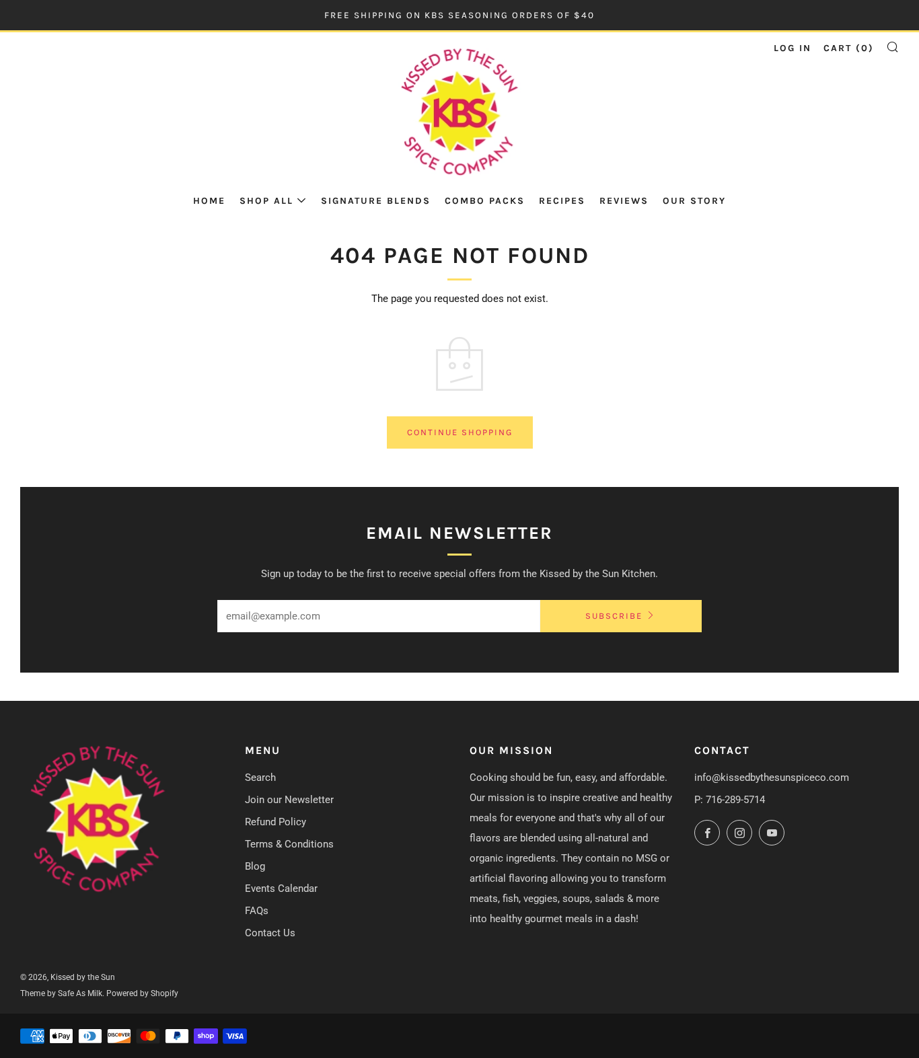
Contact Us (270, 933)
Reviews (624, 200)
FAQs (256, 911)
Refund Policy (275, 822)
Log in (792, 48)
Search (260, 777)
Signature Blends (376, 200)
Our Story (694, 200)
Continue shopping (460, 432)
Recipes (562, 200)
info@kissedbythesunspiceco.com (771, 777)
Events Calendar (281, 888)
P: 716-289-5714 (729, 800)
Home (209, 200)
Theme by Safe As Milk (61, 993)
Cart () (848, 48)
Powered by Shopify (142, 993)
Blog (255, 866)
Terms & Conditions (289, 844)
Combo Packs (485, 200)
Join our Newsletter (289, 800)
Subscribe (613, 616)
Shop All (266, 200)
